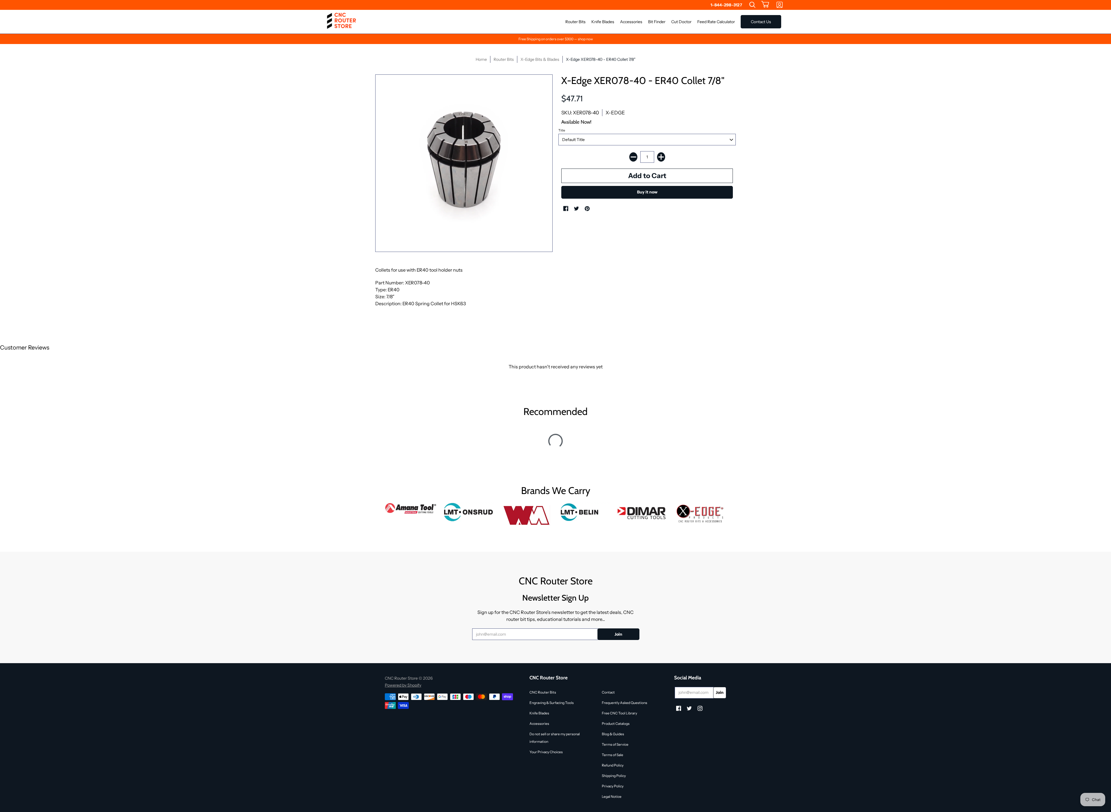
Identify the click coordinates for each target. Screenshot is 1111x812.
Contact (608, 692)
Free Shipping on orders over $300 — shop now (555, 39)
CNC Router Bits (542, 692)
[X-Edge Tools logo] (700, 513)
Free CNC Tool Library (619, 713)
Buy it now (647, 192)
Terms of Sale (612, 755)
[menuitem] (752, 5)
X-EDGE (615, 113)
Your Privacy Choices (546, 752)
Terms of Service (615, 744)
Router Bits (504, 59)
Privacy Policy (612, 786)
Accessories (539, 723)
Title (561, 130)
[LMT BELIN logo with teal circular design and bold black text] (584, 512)
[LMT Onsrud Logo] (469, 512)
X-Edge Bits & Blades (539, 59)
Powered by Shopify (403, 685)
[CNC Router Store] (341, 22)
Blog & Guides (613, 734)
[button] (765, 5)
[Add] (661, 157)
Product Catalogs (616, 723)
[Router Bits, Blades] (642, 512)
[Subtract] (633, 157)
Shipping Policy (614, 775)
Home (481, 59)
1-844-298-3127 (726, 5)
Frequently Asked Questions (624, 703)
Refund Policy (612, 765)
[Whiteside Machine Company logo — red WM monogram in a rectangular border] (527, 515)
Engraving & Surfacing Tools (551, 703)
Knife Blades (539, 713)
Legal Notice (611, 796)
